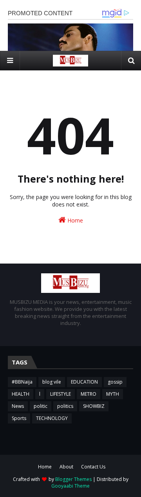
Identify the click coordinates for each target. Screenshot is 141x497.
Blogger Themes (73, 479)
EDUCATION (84, 382)
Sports (19, 418)
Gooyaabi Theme (70, 486)
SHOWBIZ (94, 406)
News (18, 406)
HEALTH (20, 394)
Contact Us (93, 466)
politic (40, 406)
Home (74, 220)
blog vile (51, 382)
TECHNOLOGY (52, 418)
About (66, 466)
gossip (115, 382)
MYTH (112, 394)
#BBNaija (22, 382)
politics (65, 406)
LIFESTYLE (60, 394)
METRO (88, 394)
